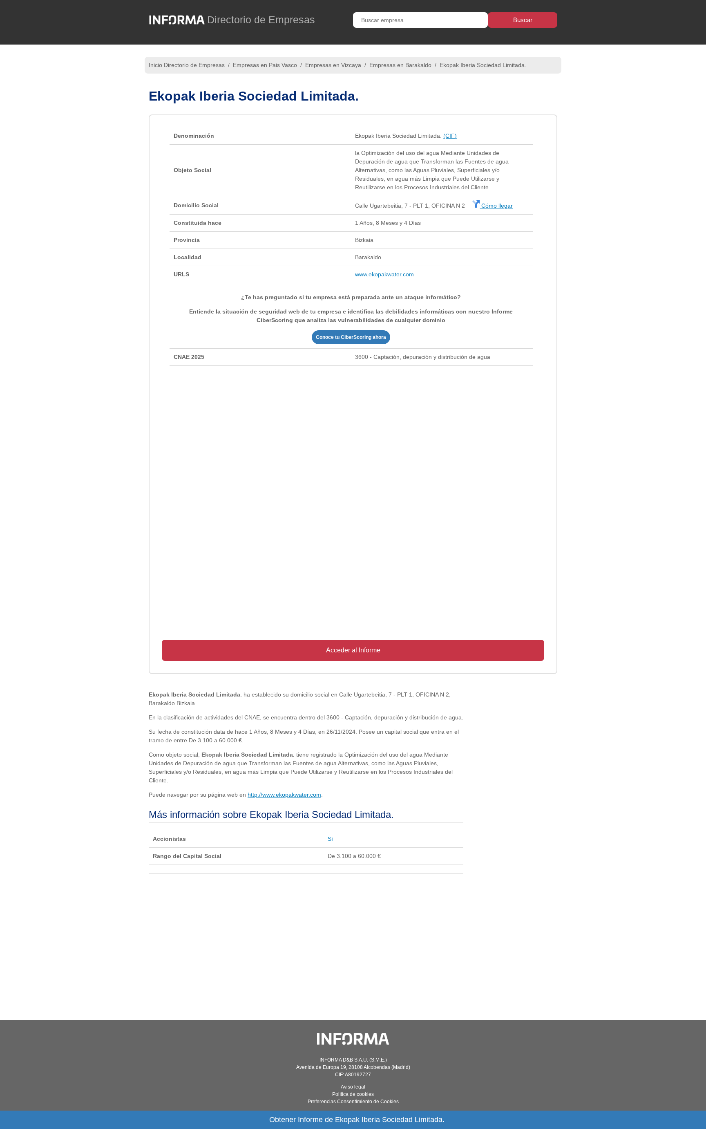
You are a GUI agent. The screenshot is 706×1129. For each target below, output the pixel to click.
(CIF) (450, 135)
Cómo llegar (496, 205)
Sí (330, 839)
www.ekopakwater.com (384, 274)
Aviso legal (353, 1087)
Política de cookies (353, 1094)
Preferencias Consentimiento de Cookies (353, 1101)
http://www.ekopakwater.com (284, 794)
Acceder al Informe (353, 650)
